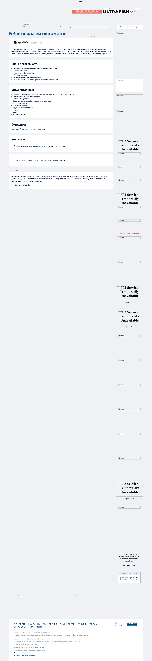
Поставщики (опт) (20, 75)
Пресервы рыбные (20, 105)
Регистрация (136, 27)
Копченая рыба (19, 114)
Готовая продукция (20, 99)
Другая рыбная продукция (23, 108)
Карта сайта (35, 627)
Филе (15, 112)
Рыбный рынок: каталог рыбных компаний (37, 33)
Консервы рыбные (20, 103)
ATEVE (39, 650)
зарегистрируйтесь (42, 146)
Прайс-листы (67, 624)
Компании (34, 624)
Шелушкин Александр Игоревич (23, 129)
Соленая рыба (68, 94)
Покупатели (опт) (20, 71)
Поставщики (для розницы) (24, 73)
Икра (15, 110)
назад (15, 169)
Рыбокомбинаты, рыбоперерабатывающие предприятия (35, 80)
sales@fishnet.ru (40, 647)
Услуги (82, 624)
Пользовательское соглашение (24, 653)
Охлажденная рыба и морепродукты (27, 97)
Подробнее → (129, 561)
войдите (57, 146)
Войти (122, 27)
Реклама (93, 624)
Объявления (50, 624)
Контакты (19, 627)
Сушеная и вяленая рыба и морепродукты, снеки (32, 101)
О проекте (19, 624)
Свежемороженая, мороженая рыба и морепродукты (33, 94)
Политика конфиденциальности (24, 656)
